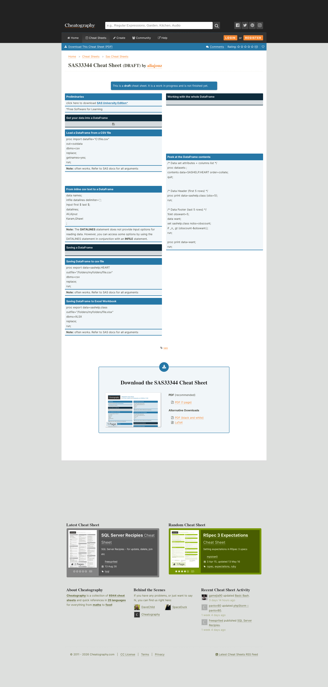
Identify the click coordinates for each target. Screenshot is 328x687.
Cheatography (76, 595)
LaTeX (179, 422)
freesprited (111, 561)
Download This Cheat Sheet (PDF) (90, 46)
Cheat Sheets (97, 38)
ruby (233, 566)
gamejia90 (215, 595)
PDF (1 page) (183, 402)
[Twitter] (245, 25)
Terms (145, 654)
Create (120, 38)
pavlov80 (215, 605)
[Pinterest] (252, 25)
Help (164, 38)
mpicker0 (212, 556)
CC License (127, 654)
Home (74, 38)
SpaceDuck (179, 607)
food (109, 604)
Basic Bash (242, 595)
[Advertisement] (164, 9)
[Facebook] (237, 25)
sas (165, 348)
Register (253, 38)
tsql (107, 571)
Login (230, 38)
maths (97, 604)
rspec (210, 566)
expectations (222, 566)
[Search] (216, 25)
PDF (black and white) (189, 417)
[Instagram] (259, 25)
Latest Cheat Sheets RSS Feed (238, 654)
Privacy (160, 654)
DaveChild (148, 607)
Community (143, 38)
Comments (217, 46)
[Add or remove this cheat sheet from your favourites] (263, 46)
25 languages (117, 600)
